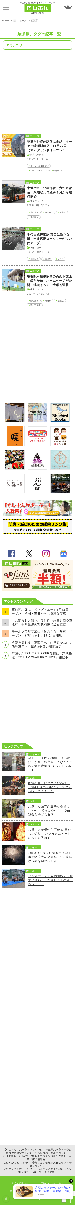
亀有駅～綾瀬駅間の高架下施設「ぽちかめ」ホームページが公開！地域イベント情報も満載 (49, 280)
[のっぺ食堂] (15, 421)
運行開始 (34, 217)
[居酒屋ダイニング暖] (15, 445)
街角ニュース (37, 200)
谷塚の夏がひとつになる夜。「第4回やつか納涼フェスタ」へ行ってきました (50, 787)
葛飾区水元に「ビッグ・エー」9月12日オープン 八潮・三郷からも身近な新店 (42, 612)
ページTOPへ (70, 1200)
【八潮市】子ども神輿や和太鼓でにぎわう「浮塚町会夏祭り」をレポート (50, 880)
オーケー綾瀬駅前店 (39, 166)
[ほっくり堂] (60, 444)
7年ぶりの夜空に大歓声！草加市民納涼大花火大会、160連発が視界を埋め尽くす (50, 857)
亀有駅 (48, 300)
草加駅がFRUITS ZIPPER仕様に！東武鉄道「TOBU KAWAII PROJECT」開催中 (42, 655)
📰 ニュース (20, 20)
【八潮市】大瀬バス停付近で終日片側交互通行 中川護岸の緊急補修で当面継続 (42, 623)
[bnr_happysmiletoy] (37, 444)
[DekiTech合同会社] (60, 492)
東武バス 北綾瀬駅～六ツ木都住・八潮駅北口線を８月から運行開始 (49, 192)
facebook (11, 553)
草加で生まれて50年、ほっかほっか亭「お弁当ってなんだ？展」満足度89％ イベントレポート (50, 764)
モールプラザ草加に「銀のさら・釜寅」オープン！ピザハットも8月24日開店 (42, 633)
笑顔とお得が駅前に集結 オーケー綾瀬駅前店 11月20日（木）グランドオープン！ (49, 145)
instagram (46, 553)
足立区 (61, 259)
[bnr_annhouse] (37, 421)
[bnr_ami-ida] (37, 468)
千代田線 (34, 259)
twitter (29, 553)
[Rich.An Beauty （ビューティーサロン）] (60, 468)
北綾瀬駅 (34, 212)
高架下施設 (35, 305)
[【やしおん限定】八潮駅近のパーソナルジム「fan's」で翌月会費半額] (37, 590)
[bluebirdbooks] (60, 421)
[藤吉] (15, 468)
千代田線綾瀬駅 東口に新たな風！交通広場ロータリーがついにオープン (49, 238)
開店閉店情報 (37, 154)
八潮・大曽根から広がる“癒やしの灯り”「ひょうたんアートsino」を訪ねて (49, 834)
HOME (5, 20)
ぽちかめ (34, 300)
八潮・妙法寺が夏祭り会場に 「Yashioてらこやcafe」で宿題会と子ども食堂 (50, 810)
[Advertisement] (37, 91)
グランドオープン (38, 170)
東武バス (49, 212)
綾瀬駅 (34, 20)
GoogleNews (63, 553)
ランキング (68, 7)
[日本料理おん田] (37, 492)
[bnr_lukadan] (15, 492)
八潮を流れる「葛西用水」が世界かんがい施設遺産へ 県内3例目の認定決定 (42, 645)
